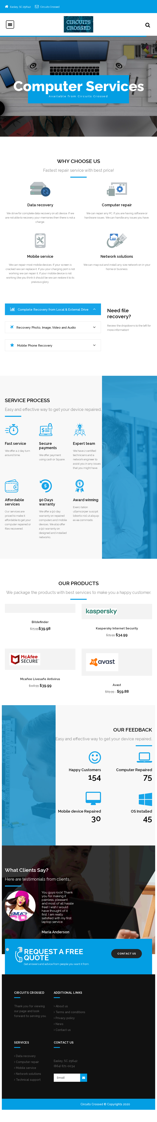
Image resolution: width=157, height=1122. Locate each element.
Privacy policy (65, 1018)
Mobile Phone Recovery (34, 345)
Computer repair (27, 1062)
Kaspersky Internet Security (117, 628)
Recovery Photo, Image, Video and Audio (46, 327)
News (59, 1024)
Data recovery (25, 1056)
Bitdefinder (40, 622)
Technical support (28, 1079)
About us (61, 1006)
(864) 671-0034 (64, 1066)
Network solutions (28, 1073)
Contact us (126, 954)
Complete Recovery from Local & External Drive (53, 309)
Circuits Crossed (49, 6)
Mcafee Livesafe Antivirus (40, 679)
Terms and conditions (70, 1012)
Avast (117, 685)
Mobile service (25, 1068)
